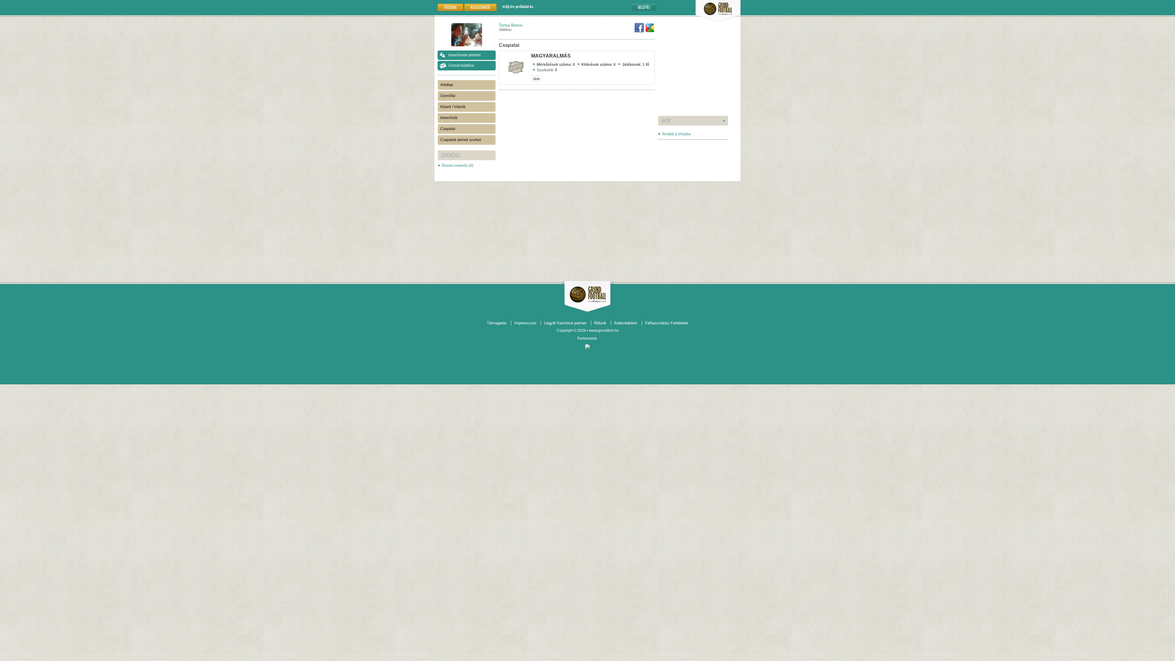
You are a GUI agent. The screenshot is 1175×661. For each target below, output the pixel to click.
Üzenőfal (447, 96)
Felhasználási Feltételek (666, 323)
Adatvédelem (625, 323)
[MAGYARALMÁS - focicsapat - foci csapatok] (516, 74)
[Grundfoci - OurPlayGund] (718, 20)
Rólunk (600, 323)
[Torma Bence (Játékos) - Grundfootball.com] (650, 31)
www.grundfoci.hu (604, 330)
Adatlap (446, 85)
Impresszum (525, 323)
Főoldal (450, 7)
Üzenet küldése (461, 65)
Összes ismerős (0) (457, 165)
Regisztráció (480, 7)
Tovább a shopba (676, 134)
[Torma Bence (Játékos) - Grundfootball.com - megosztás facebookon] (639, 31)
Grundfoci (587, 294)
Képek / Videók (452, 107)
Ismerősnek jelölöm (464, 55)
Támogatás (497, 323)
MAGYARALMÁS (551, 55)
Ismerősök (448, 118)
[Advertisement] (676, 78)
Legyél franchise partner (565, 323)
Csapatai (447, 129)
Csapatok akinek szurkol (460, 140)
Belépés (644, 7)
